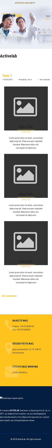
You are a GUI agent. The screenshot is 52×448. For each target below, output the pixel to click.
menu (48, 16)
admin (29, 80)
